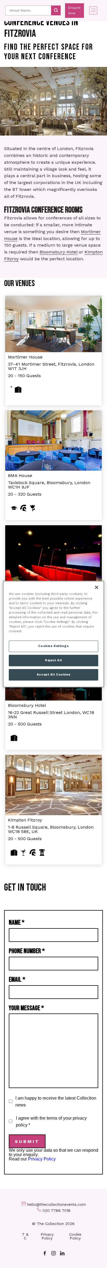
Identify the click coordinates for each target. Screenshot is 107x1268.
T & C (25, 1236)
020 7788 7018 (57, 1210)
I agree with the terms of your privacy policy (51, 1121)
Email (17, 980)
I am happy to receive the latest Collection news (55, 1101)
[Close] (97, 587)
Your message (26, 1008)
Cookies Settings (53, 646)
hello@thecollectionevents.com (56, 1204)
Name (16, 923)
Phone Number (27, 951)
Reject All (53, 660)
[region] (54, 634)
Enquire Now (74, 10)
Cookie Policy (75, 1236)
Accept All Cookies (53, 674)
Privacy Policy (42, 1159)
